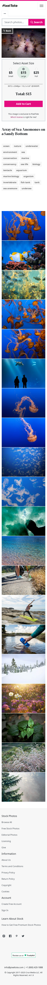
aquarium (21, 170)
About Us (6, 860)
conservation (10, 158)
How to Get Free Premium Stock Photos (21, 924)
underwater (32, 146)
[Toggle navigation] (41, 6)
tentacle (7, 170)
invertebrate (9, 182)
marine (25, 158)
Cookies (5, 891)
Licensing (6, 841)
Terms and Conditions (12, 866)
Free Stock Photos (10, 828)
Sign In (5, 910)
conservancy (9, 164)
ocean (6, 146)
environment (10, 152)
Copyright (6, 885)
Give (4, 847)
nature (17, 146)
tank (37, 182)
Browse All (7, 822)
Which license (17, 117)
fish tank (25, 182)
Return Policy (8, 878)
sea (23, 152)
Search (38, 22)
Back (8, 30)
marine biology (11, 176)
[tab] (5, 13)
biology (36, 164)
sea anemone (10, 188)
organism (29, 176)
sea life (24, 164)
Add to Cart (23, 104)
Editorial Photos (9, 834)
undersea (26, 188)
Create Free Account (12, 904)
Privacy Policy (8, 872)
